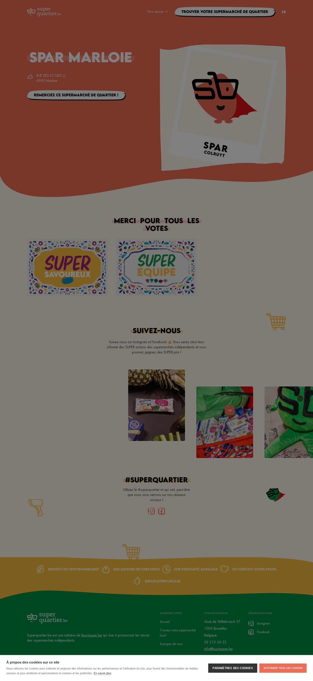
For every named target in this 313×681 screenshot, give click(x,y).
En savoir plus (102, 673)
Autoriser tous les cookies (283, 668)
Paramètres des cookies (232, 668)
